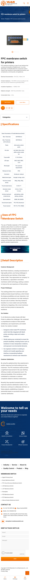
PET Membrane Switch (7, 497)
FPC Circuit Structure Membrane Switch (12, 483)
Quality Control (8, 468)
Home (2, 19)
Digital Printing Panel (7, 477)
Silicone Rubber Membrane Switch (10, 500)
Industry (6, 465)
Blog (26, 468)
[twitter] (9, 108)
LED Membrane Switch (7, 486)
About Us (23, 465)
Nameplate (5, 491)
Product (19, 468)
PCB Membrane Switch (8, 494)
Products (7, 19)
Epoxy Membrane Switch (8, 480)
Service (14, 465)
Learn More (22, 102)
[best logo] (9, 3)
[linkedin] (12, 108)
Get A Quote (8, 102)
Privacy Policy (4, 571)
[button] (12, 52)
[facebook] (7, 108)
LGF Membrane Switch (8, 489)
